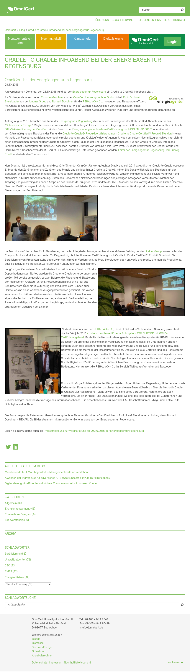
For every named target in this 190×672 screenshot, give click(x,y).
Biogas (36, 639)
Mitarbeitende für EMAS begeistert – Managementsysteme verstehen (46, 472)
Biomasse (38, 643)
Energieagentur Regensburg (89, 91)
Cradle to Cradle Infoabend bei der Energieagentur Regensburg (66, 30)
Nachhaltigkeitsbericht (77, 662)
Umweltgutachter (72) (18, 559)
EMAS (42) (11, 571)
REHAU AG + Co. (93, 101)
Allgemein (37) (13, 503)
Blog (115, 20)
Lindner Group (37, 101)
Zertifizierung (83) (15, 553)
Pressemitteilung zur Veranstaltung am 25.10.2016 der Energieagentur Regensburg (94, 431)
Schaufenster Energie (19, 125)
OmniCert (21, 8)
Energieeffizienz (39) (17, 577)
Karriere (163, 20)
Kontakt (179, 20)
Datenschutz (39, 662)
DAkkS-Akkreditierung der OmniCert (26, 129)
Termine (127, 20)
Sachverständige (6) (17, 520)
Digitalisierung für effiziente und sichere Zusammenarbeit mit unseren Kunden (51, 483)
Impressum (55, 662)
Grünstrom (38, 651)
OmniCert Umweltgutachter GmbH (94, 97)
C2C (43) (10, 565)
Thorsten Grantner (52, 97)
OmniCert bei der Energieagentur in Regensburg (48, 80)
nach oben (173, 662)
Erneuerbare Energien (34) (20, 514)
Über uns (102, 20)
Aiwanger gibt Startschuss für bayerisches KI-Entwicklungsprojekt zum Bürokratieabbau (57, 478)
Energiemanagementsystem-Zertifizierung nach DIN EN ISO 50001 (112, 129)
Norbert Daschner (62, 101)
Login (172, 42)
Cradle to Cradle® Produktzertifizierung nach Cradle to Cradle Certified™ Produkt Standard (118, 133)
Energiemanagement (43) (20, 508)
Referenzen (145, 20)
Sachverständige (42, 647)
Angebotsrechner (42, 655)
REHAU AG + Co (103, 329)
